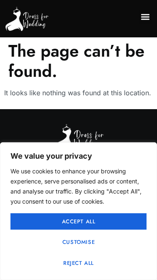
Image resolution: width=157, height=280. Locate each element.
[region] (78, 211)
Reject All (78, 263)
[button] (145, 17)
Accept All (78, 221)
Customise (78, 242)
